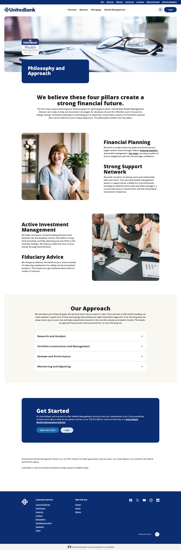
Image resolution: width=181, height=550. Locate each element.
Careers (78, 508)
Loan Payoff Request (43, 505)
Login (170, 9)
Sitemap (78, 505)
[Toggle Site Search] (160, 9)
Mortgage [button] (96, 9)
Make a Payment (153, 2)
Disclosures (40, 527)
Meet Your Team (47, 430)
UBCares (119, 2)
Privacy (38, 530)
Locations (140, 2)
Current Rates (40, 508)
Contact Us (129, 2)
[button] (90, 336)
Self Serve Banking (169, 2)
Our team (133, 153)
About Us (110, 2)
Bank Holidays (40, 519)
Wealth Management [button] (114, 9)
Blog (102, 2)
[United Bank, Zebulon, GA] (20, 9)
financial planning (149, 150)
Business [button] (84, 9)
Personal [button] (72, 9)
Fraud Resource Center (44, 523)
